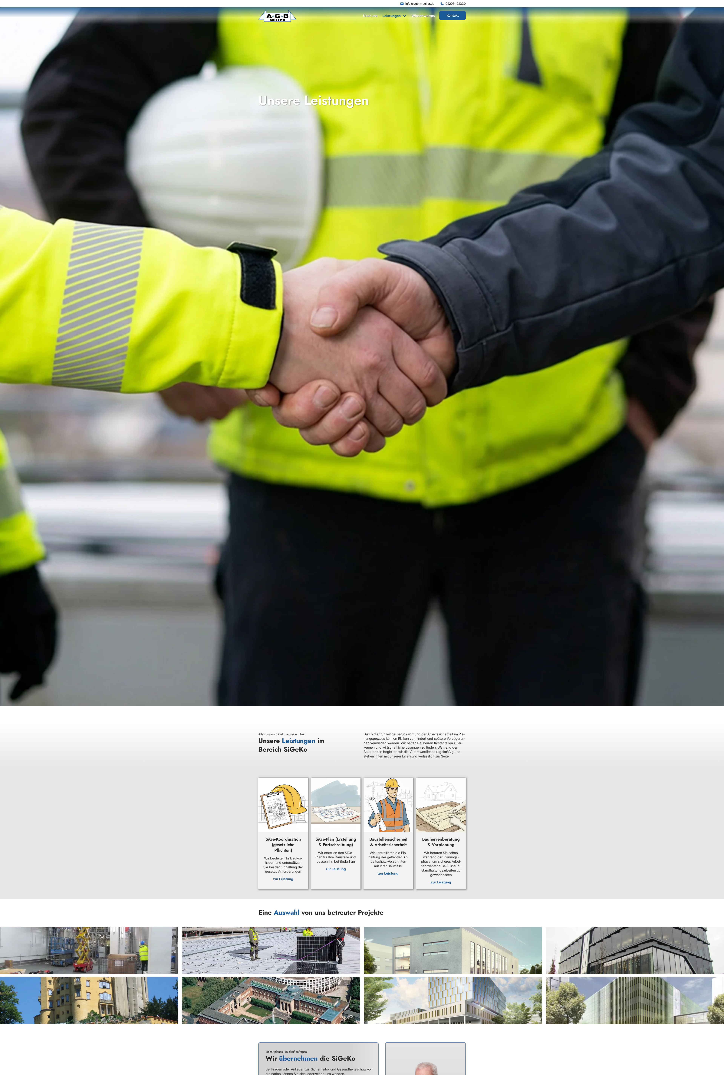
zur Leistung (283, 879)
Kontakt (452, 15)
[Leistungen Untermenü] (404, 16)
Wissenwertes (423, 16)
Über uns (370, 16)
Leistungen (392, 16)
